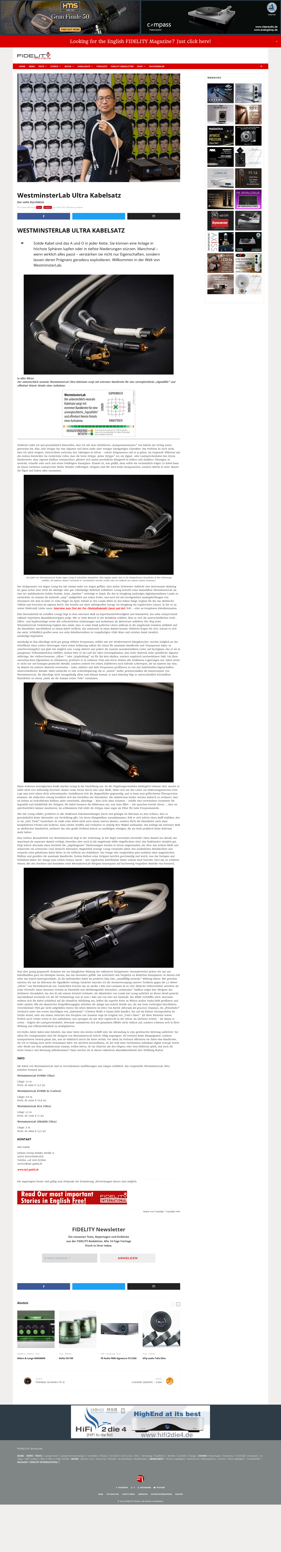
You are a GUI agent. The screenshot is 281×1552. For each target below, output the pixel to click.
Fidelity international (44, 1462)
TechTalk (240, 1456)
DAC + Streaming (108, 1354)
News (32, 66)
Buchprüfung (125, 1459)
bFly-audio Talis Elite (154, 1358)
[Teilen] (43, 216)
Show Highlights (236, 1459)
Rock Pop (101, 1459)
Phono (104, 1456)
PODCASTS (102, 66)
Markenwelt (193, 1459)
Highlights (84, 66)
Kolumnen (252, 1456)
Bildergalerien (209, 1459)
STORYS (202, 1456)
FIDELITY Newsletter (122, 66)
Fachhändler (156, 66)
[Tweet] (98, 216)
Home (22, 66)
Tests (41, 66)
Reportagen (215, 1456)
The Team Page (112, 1494)
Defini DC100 (66, 1358)
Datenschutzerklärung (161, 1494)
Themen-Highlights (175, 1459)
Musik (68, 66)
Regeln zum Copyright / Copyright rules (161, 1211)
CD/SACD (114, 1456)
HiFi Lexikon (31, 1459)
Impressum (143, 1494)
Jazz (92, 1459)
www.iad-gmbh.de (27, 1169)
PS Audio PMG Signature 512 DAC (119, 1358)
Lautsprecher (51, 1456)
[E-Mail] (153, 216)
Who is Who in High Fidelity (54, 1459)
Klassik (84, 1459)
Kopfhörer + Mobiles (25, 1354)
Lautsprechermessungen (72, 1456)
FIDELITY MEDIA (128, 1494)
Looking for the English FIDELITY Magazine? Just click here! (140, 41)
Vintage (192, 1456)
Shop (140, 66)
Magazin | (23, 1462)
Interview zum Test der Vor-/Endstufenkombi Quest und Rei (89, 608)
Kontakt (179, 1494)
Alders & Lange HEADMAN (31, 1358)
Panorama (228, 1456)
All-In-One (126, 1456)
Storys (54, 66)
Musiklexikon (141, 1459)
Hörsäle (112, 1459)
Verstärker (93, 1456)
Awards (222, 1459)
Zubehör (47, 207)
